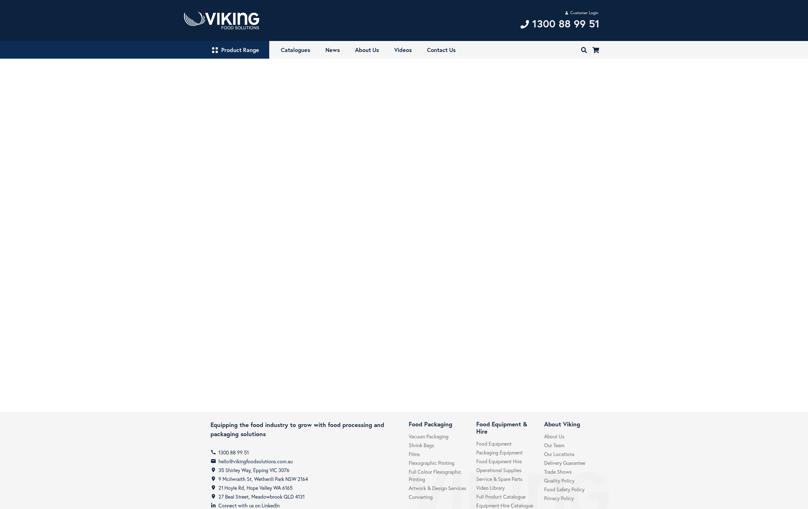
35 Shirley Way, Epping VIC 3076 (253, 470)
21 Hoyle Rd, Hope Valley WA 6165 (255, 487)
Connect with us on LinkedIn (249, 505)
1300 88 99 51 (233, 452)
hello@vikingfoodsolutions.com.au (255, 461)
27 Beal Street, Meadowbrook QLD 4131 (261, 496)
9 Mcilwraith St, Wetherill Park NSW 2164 (263, 479)
